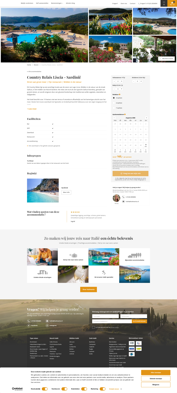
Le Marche (72, 347)
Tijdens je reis (113, 353)
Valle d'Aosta (53, 342)
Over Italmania (88, 289)
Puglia (91, 349)
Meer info (66, 192)
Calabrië (91, 347)
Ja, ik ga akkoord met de (107, 327)
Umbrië (71, 354)
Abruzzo (71, 342)
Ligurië (52, 347)
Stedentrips (33, 353)
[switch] (64, 389)
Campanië (92, 344)
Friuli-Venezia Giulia (55, 344)
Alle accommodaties (34, 71)
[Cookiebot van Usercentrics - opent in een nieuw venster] (17, 389)
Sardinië (91, 351)
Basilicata (92, 342)
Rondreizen (33, 342)
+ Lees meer (32, 109)
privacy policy (114, 327)
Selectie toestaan (156, 378)
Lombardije (53, 349)
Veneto (52, 358)
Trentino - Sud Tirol (55, 354)
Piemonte (53, 351)
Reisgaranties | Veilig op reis (117, 344)
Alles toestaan (156, 372)
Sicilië (90, 354)
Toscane (71, 351)
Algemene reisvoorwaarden (117, 347)
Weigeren (155, 385)
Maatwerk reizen (35, 347)
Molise (71, 349)
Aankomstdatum (118, 114)
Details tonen (114, 389)
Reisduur (116, 94)
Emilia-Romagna (55, 356)
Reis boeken (112, 342)
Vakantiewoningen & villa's (38, 344)
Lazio (71, 344)
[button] (164, 3)
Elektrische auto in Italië (116, 367)
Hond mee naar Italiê (115, 365)
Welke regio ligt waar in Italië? (118, 356)
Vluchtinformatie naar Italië (117, 362)
